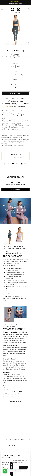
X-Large (15, 80)
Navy (12, 66)
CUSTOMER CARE (15, 445)
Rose (18, 66)
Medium (15, 75)
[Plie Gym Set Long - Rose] (7, 423)
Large (23, 75)
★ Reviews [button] (11, 469)
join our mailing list (15, 439)
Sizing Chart (15, 154)
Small (7, 75)
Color (15, 63)
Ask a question (15, 158)
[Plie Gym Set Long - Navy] (5, 423)
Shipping (12, 57)
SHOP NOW (15, 434)
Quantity (15, 84)
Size (15, 71)
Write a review (15, 189)
